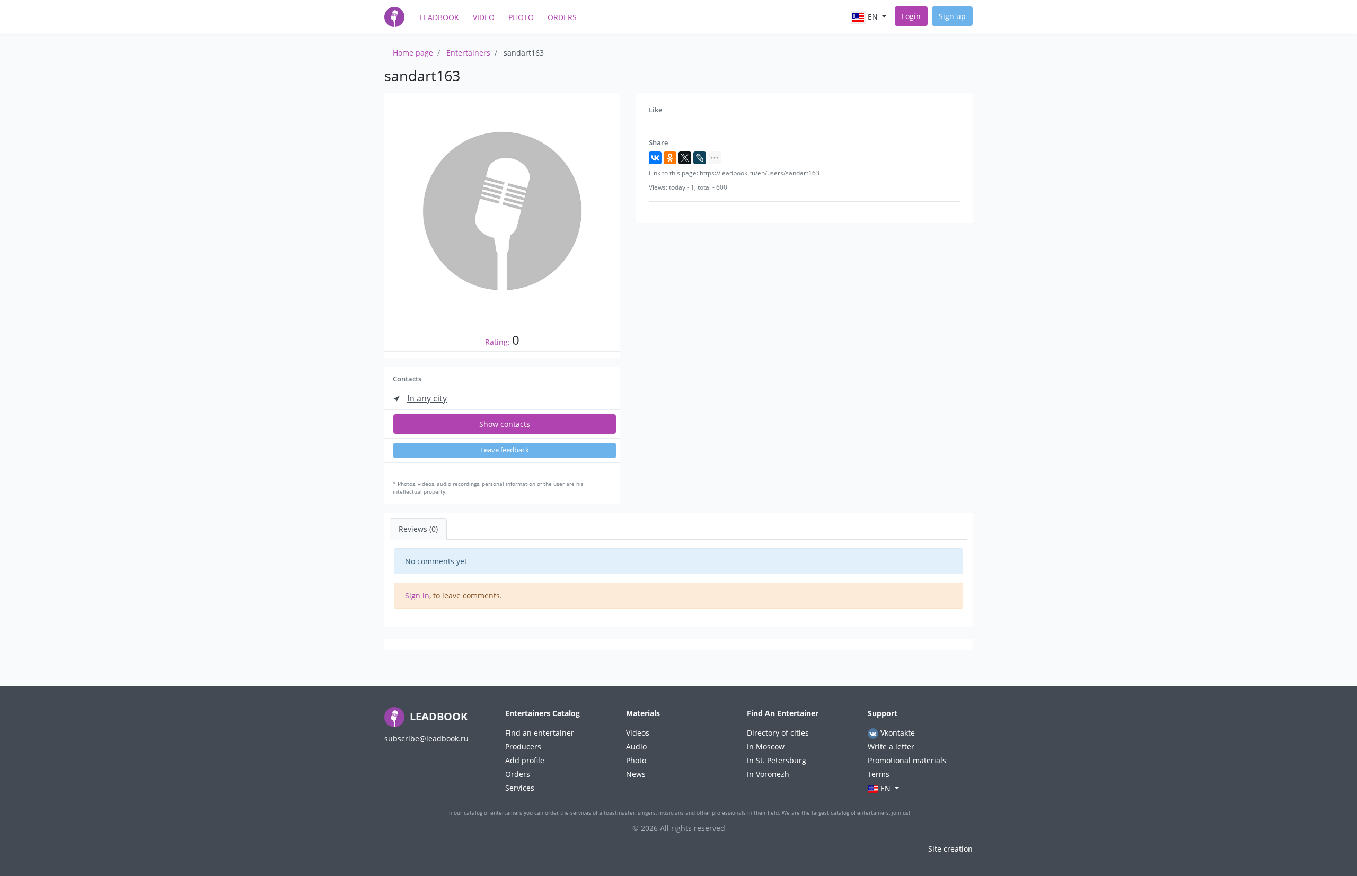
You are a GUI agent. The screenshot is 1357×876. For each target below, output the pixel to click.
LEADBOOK (437, 716)
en (873, 17)
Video (484, 17)
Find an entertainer (539, 733)
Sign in (417, 596)
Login (911, 16)
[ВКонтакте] (655, 157)
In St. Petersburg (776, 760)
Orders (562, 17)
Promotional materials (907, 760)
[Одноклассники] (670, 157)
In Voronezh (768, 774)
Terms (878, 774)
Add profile (524, 760)
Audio (636, 746)
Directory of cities (778, 733)
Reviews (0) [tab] (418, 529)
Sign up (952, 16)
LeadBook (439, 17)
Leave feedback (504, 449)
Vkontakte (896, 733)
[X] (684, 157)
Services (519, 788)
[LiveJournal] (699, 157)
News (636, 774)
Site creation (950, 849)
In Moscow (766, 746)
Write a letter (891, 746)
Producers (523, 746)
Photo (521, 17)
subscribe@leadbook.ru (426, 739)
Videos (637, 733)
